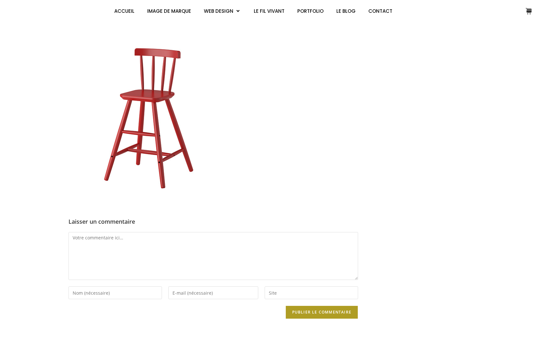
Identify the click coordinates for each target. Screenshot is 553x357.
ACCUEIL (124, 11)
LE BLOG (346, 11)
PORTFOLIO (310, 11)
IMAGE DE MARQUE (169, 11)
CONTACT (380, 11)
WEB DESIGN (218, 11)
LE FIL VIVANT (269, 11)
